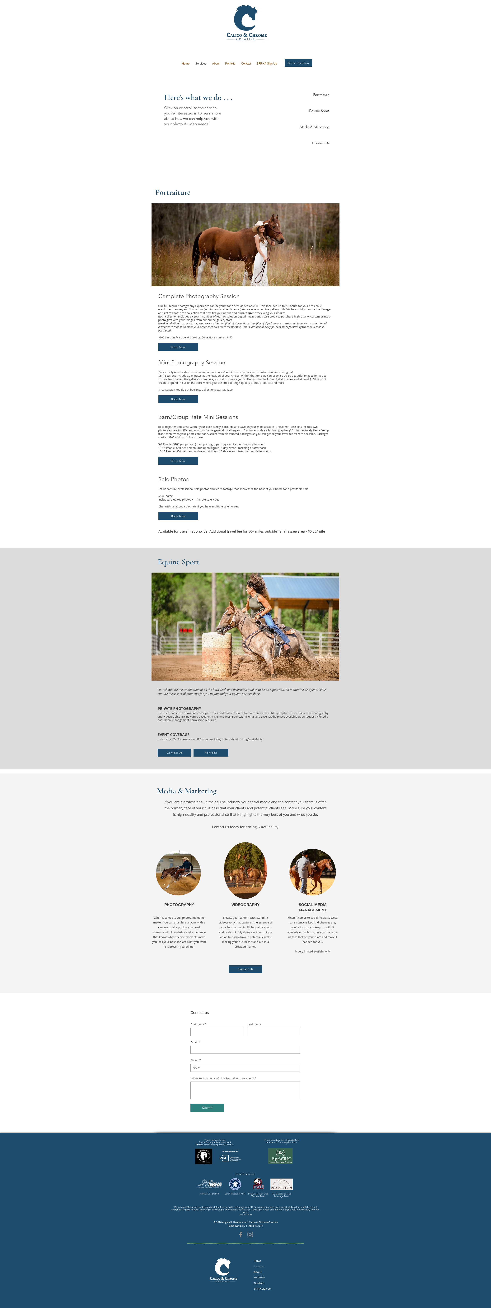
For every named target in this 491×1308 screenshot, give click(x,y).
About (258, 1272)
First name (198, 1024)
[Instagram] (250, 1234)
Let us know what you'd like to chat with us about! (223, 1078)
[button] (245, 244)
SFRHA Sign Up (262, 1288)
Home (257, 1260)
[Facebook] (241, 1234)
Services (259, 1266)
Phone (195, 1060)
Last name (254, 1024)
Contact (259, 1283)
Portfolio (259, 1277)
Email (195, 1042)
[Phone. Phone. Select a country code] (197, 1067)
